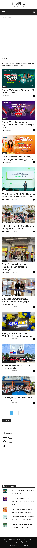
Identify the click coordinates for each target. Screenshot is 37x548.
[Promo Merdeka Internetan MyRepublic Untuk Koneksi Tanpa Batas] (18, 110)
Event (24, 540)
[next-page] (24, 413)
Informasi (12, 540)
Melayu (19, 540)
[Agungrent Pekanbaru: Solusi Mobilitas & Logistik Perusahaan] (18, 321)
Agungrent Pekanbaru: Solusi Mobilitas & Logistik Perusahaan (17, 334)
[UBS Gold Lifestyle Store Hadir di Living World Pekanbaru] (18, 214)
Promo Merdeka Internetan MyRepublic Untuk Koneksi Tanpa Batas (18, 125)
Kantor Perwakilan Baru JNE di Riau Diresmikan (16, 366)
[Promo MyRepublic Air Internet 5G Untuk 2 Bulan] (18, 78)
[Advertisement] (18, 38)
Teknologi (14, 542)
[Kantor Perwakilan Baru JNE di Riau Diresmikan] (18, 353)
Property (28, 542)
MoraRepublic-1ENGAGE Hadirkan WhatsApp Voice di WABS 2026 (18, 195)
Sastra (30, 540)
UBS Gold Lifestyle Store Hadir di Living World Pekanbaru (18, 227)
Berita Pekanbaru (7, 394)
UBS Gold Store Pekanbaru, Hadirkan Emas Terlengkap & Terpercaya (15, 301)
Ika (3, 95)
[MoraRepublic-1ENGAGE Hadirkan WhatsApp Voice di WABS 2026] (18, 179)
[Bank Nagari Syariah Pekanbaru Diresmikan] (18, 385)
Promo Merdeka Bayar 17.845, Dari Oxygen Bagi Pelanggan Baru (17, 158)
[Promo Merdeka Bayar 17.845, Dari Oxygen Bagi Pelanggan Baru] (18, 144)
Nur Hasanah (6, 199)
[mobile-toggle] (3, 12)
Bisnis (4, 86)
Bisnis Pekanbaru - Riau (9, 222)
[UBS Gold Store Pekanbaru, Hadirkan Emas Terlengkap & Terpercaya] (18, 287)
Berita (5, 540)
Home (4, 17)
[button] (34, 12)
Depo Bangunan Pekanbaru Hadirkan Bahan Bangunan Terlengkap (14, 267)
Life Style (21, 542)
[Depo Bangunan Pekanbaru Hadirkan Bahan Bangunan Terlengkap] (18, 249)
